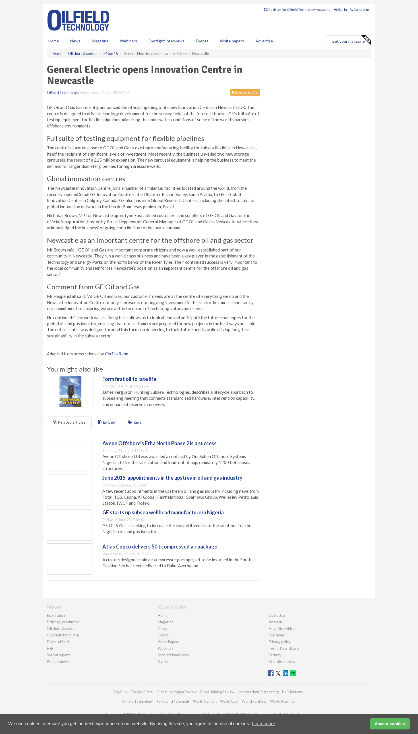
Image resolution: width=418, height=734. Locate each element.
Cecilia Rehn (116, 353)
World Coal (229, 701)
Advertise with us (282, 628)
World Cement (205, 701)
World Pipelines (282, 701)
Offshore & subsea (61, 628)
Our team (276, 635)
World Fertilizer (254, 701)
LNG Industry (292, 692)
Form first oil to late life (129, 379)
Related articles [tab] (71, 422)
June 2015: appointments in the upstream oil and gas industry (172, 478)
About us (276, 622)
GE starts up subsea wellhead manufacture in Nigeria (163, 512)
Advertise (264, 40)
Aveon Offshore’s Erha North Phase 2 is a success (159, 443)
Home (53, 40)
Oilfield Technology (62, 92)
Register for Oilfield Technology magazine (299, 9)
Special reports (58, 655)
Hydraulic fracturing (63, 635)
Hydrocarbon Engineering (258, 692)
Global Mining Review (217, 692)
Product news (58, 661)
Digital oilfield (58, 642)
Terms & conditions (284, 648)
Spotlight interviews (166, 40)
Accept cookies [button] (390, 723)
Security (275, 655)
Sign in (342, 9)
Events (202, 40)
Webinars (128, 40)
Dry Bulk (120, 692)
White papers (232, 40)
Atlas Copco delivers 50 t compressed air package (159, 546)
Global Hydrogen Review (176, 692)
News (162, 628)
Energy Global (142, 692)
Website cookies (282, 661)
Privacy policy (280, 642)
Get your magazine (348, 41)
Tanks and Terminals (173, 701)
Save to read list (246, 92)
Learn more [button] (263, 723)
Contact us (361, 9)
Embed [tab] (108, 422)
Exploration (56, 615)
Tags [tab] (136, 422)
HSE (50, 648)
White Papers (168, 642)
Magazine (100, 40)
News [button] (75, 40)
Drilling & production (63, 622)
